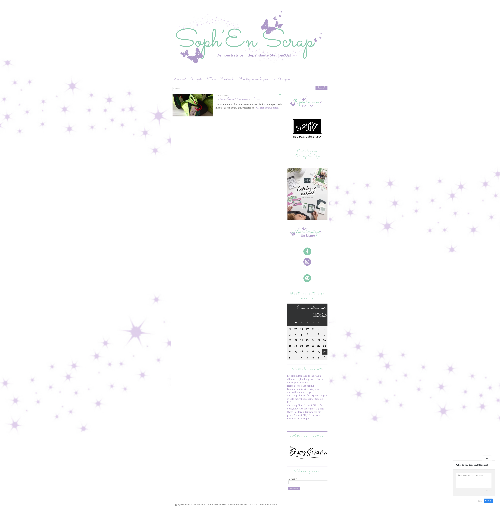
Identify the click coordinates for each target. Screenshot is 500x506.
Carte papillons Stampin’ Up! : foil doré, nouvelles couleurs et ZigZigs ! (306, 407)
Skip (480, 501)
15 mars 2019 (222, 95)
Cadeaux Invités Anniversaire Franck (238, 99)
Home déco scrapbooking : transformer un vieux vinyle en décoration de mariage (303, 389)
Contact (227, 79)
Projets (196, 79)
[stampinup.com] (307, 218)
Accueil (179, 79)
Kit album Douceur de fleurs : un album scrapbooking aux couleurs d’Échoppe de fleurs (305, 379)
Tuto (211, 79)
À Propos (281, 79)
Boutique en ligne (253, 79)
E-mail (292, 479)
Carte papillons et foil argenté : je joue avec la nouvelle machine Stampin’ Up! (307, 399)
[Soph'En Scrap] (250, 38)
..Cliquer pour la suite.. (267, 108)
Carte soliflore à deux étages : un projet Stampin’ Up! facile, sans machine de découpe (304, 415)
